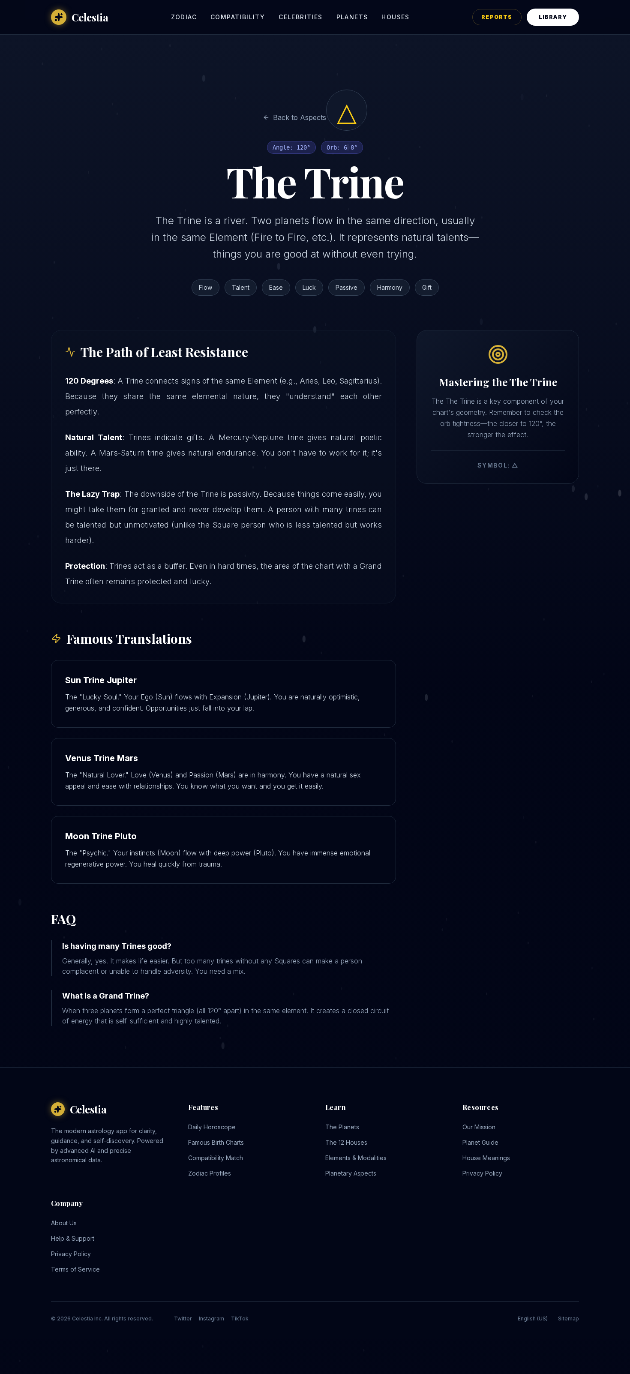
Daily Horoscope (212, 1127)
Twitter (183, 1318)
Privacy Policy (482, 1173)
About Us (64, 1223)
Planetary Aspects (350, 1173)
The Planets (342, 1127)
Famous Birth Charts (216, 1142)
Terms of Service (75, 1269)
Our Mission (478, 1127)
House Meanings (486, 1157)
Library (553, 17)
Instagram (211, 1318)
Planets (352, 17)
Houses (395, 17)
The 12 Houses (346, 1142)
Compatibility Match (215, 1157)
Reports (496, 17)
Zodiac (184, 17)
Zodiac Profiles (209, 1173)
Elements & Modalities (356, 1157)
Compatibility (237, 17)
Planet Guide (480, 1142)
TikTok (240, 1318)
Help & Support (72, 1238)
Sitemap (568, 1318)
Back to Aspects (299, 117)
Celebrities (300, 17)
